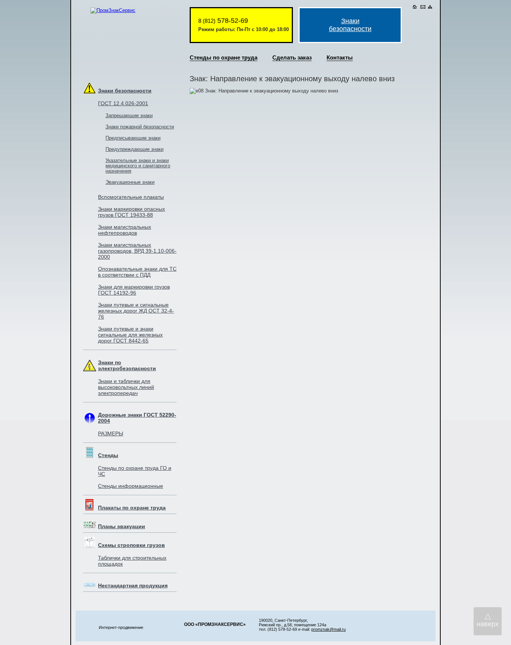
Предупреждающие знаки (134, 149)
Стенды (108, 455)
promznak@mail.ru (328, 629)
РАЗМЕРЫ (110, 433)
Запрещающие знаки (129, 115)
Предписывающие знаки (132, 138)
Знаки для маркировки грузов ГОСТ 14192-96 (134, 290)
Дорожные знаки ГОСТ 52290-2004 (137, 418)
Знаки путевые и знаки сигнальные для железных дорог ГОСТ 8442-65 (130, 335)
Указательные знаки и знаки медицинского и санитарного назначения (137, 166)
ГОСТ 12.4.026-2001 (123, 103)
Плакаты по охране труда (132, 508)
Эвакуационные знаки (129, 182)
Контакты (340, 57)
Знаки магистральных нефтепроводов (124, 230)
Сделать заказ (292, 57)
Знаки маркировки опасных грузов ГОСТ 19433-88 (131, 212)
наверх (488, 619)
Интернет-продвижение (121, 627)
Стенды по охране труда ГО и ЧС (134, 471)
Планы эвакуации (121, 526)
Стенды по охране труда (223, 57)
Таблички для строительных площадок (132, 561)
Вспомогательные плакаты (131, 197)
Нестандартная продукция (133, 585)
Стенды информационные (130, 486)
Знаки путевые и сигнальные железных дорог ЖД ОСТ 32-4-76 (136, 311)
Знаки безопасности (125, 91)
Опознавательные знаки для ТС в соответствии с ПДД (137, 272)
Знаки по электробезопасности (127, 365)
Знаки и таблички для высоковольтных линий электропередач (126, 387)
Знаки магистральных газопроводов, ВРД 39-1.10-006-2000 (137, 251)
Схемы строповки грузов (131, 545)
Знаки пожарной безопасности (139, 127)
